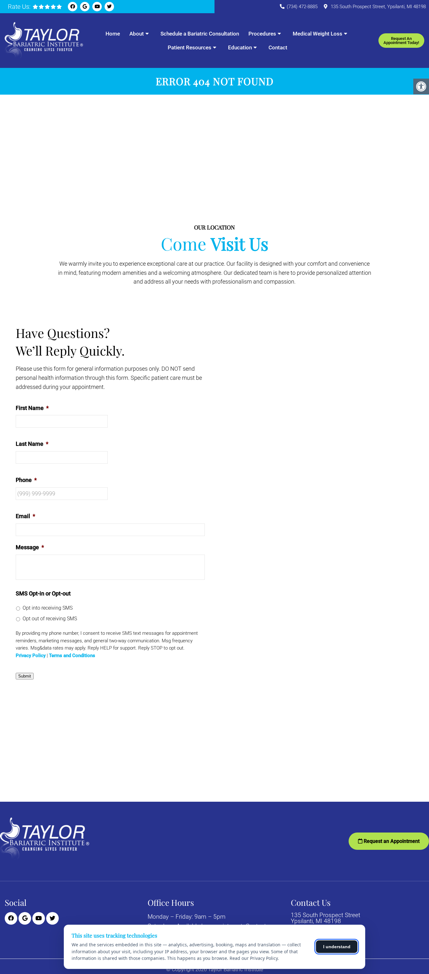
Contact (278, 47)
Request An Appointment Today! (401, 40)
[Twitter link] (109, 6)
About (136, 33)
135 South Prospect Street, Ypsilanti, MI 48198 (378, 6)
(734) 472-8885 (302, 6)
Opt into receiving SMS (48, 608)
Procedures (262, 33)
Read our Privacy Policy (254, 958)
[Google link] (85, 6)
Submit (24, 676)
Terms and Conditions (72, 655)
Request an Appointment (391, 841)
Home (113, 33)
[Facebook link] (72, 6)
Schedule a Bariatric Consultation (199, 33)
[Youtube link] (97, 6)
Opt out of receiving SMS (50, 619)
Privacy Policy (31, 655)
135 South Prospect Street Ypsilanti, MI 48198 (325, 918)
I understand (336, 946)
